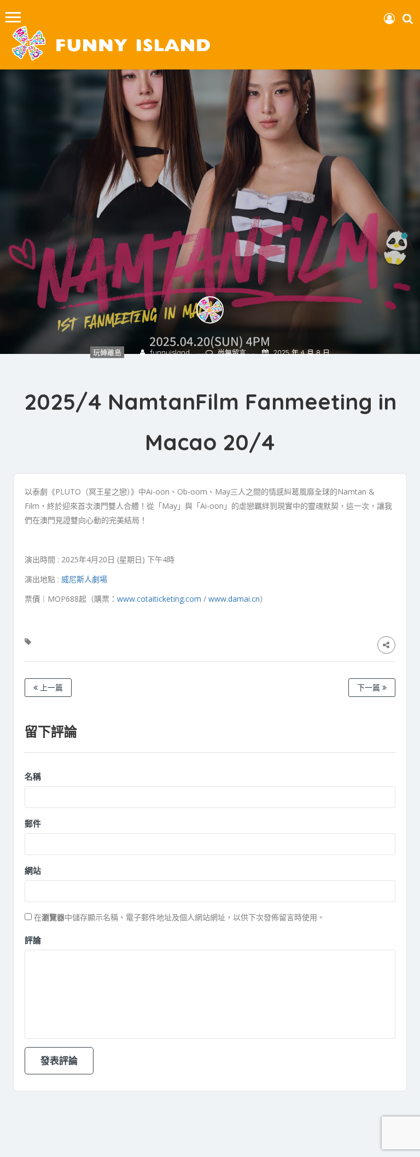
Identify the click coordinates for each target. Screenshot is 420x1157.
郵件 (33, 823)
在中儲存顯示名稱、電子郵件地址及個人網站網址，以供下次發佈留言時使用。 (179, 917)
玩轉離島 (107, 352)
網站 (33, 870)
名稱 (33, 776)
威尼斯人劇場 (84, 579)
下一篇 (369, 688)
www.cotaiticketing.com (159, 599)
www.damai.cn (234, 599)
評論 (33, 939)
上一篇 (50, 688)
